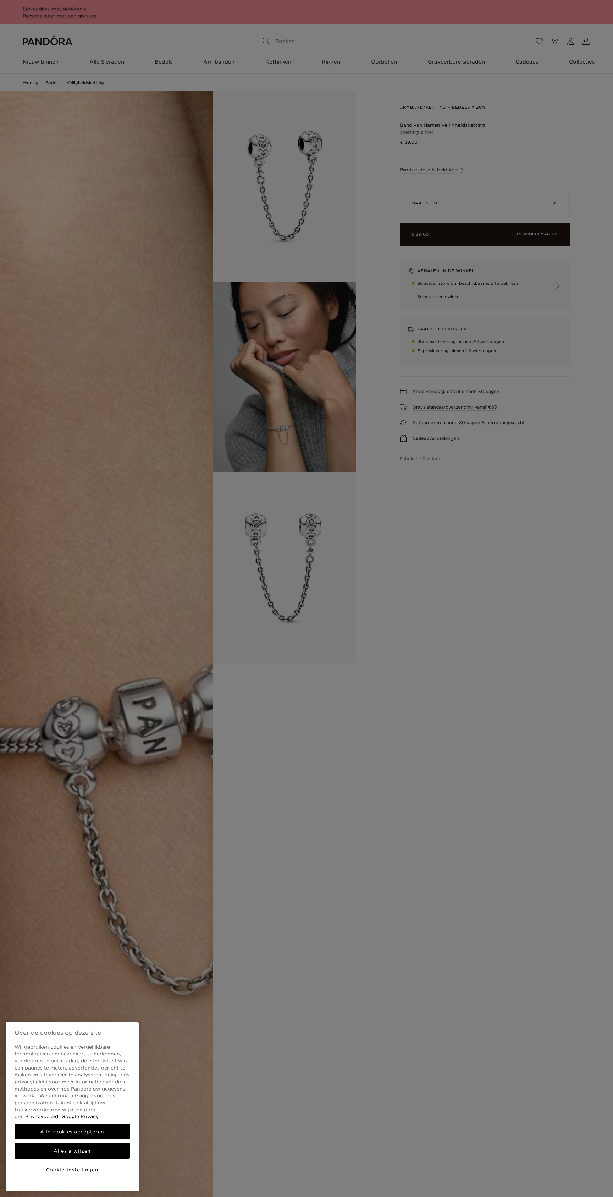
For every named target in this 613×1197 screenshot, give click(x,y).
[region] (72, 1106)
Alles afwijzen (72, 1151)
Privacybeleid (41, 1116)
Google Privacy (79, 1116)
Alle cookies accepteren (72, 1132)
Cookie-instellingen (72, 1170)
